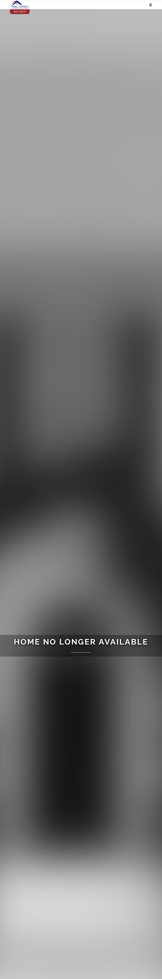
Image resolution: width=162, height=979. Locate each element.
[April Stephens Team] (19, 4)
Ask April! (19, 11)
